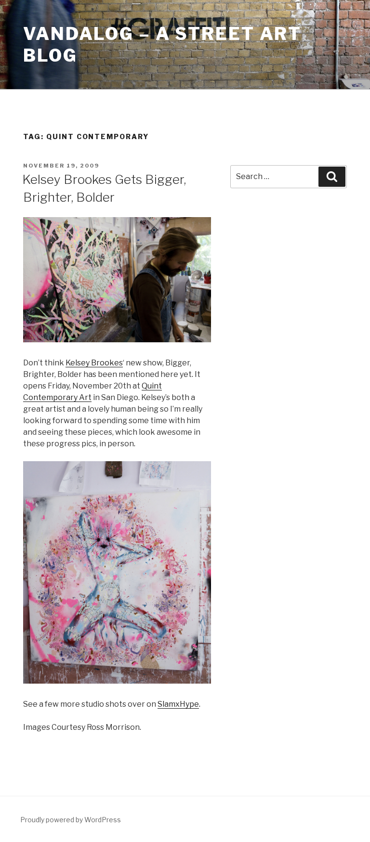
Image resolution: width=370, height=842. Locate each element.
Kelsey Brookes (94, 362)
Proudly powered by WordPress (70, 820)
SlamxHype (178, 704)
